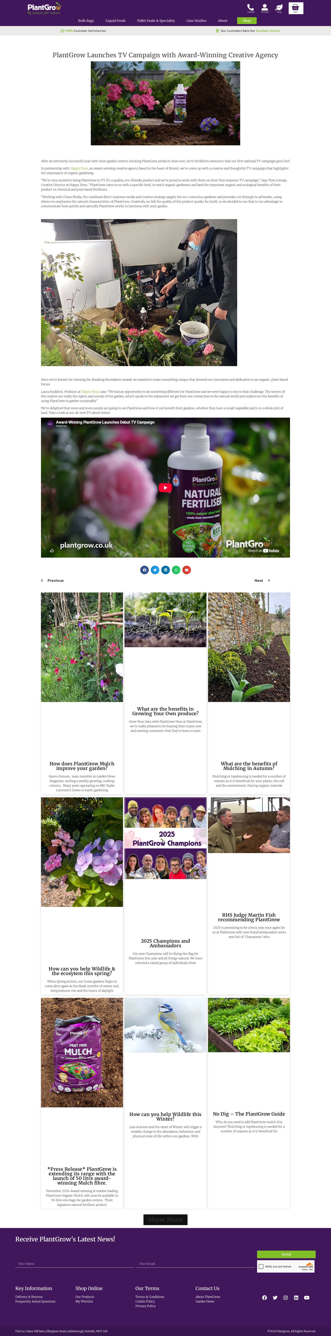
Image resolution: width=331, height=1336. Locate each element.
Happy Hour (79, 168)
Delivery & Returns (29, 1297)
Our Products (84, 1297)
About (223, 21)
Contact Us (208, 1288)
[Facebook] (264, 1297)
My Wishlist (84, 1301)
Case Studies (196, 21)
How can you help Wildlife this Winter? (165, 1116)
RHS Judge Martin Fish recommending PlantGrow (249, 917)
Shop (247, 21)
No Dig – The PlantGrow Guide (249, 1114)
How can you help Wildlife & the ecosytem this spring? (82, 971)
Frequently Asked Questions (35, 1301)
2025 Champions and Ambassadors (165, 943)
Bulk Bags (86, 21)
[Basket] (296, 8)
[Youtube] (306, 1297)
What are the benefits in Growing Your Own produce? (165, 711)
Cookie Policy (145, 1301)
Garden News (205, 1301)
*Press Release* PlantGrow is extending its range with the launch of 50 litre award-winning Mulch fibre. (82, 1176)
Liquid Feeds (116, 21)
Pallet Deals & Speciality (156, 21)
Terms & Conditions (149, 1297)
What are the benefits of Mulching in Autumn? (249, 766)
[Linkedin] (296, 1297)
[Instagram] (285, 1297)
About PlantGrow (208, 1297)
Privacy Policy (145, 1306)
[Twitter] (275, 1297)
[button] (144, 570)
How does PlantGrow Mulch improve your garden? (82, 766)
